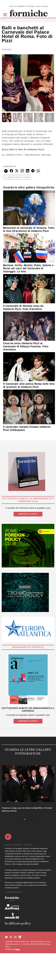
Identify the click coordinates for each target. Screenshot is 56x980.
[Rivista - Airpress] (28, 907)
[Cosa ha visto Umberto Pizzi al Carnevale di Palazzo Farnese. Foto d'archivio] (29, 326)
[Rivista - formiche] (28, 898)
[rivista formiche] (28, 680)
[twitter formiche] (11, 937)
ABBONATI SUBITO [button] (28, 514)
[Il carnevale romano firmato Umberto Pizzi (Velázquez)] (29, 406)
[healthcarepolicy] (28, 923)
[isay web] (17, 949)
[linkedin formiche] (20, 937)
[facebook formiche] (6, 937)
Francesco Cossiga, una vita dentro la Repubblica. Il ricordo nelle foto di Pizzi (27, 809)
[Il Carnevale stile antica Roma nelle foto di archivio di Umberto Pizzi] (29, 366)
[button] (5, 14)
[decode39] (28, 916)
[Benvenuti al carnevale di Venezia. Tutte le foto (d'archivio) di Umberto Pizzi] (29, 207)
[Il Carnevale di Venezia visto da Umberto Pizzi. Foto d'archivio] (29, 288)
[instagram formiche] (15, 937)
